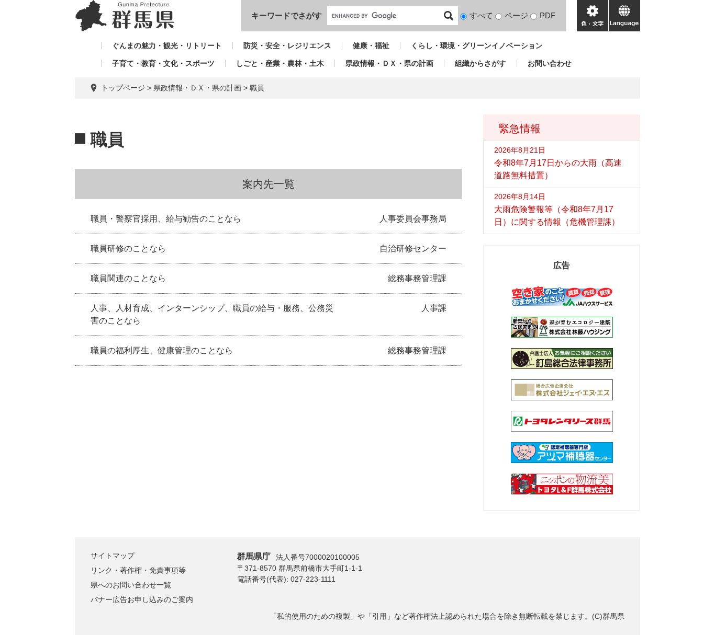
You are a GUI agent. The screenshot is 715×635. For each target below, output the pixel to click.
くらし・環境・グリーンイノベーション (477, 45)
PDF (547, 15)
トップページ (123, 88)
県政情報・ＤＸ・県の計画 (389, 63)
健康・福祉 (371, 45)
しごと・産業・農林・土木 (280, 63)
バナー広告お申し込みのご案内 (142, 599)
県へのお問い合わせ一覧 (131, 585)
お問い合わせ (550, 63)
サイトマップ (113, 555)
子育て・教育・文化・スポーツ (163, 63)
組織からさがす (480, 63)
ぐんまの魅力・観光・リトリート (167, 45)
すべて (481, 15)
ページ (516, 15)
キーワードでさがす (286, 15)
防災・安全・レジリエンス (287, 45)
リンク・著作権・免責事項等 (138, 570)
